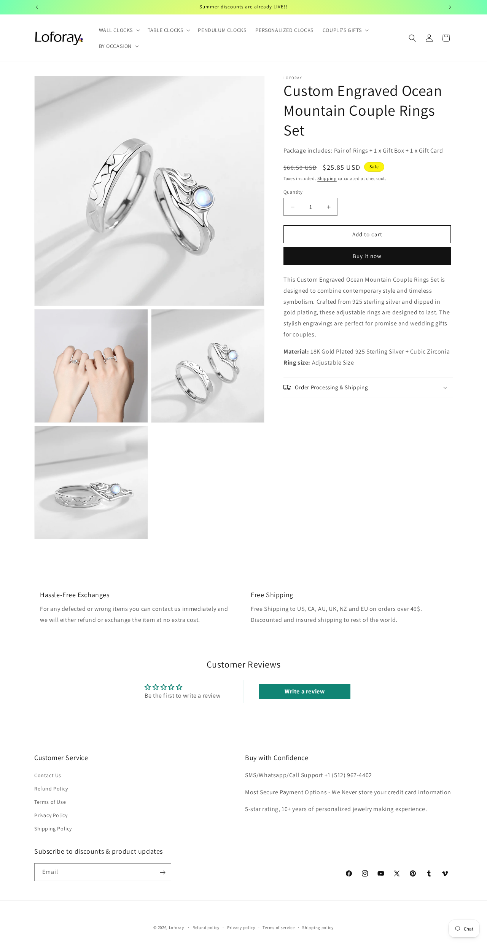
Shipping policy (318, 927)
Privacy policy (241, 927)
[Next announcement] (450, 7)
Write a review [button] (305, 691)
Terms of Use (50, 801)
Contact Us (47, 774)
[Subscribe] (162, 872)
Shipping (327, 178)
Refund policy (206, 927)
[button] (118, 30)
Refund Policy (51, 788)
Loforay (176, 927)
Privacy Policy (50, 815)
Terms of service (278, 927)
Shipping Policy (53, 828)
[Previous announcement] (37, 7)
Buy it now (367, 256)
